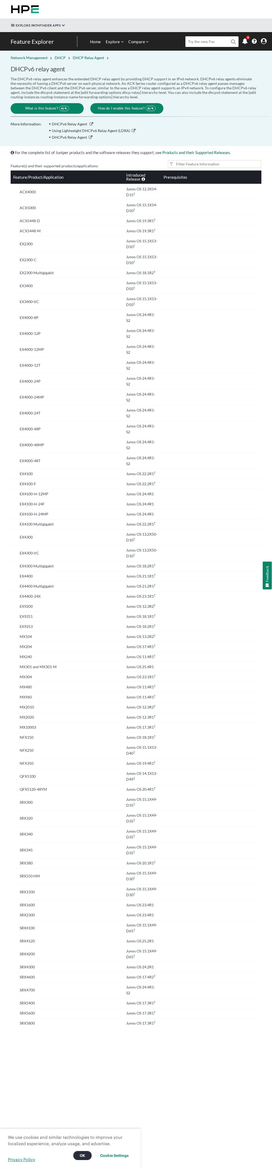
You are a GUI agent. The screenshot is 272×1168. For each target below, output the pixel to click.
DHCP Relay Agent (88, 57)
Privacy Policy (21, 1159)
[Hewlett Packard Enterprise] (24, 9)
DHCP (60, 57)
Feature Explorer (32, 41)
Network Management (29, 57)
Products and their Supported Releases (196, 152)
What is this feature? (44, 108)
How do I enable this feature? (124, 108)
